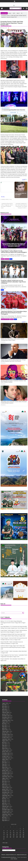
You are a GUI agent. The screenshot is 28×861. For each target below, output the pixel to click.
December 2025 (6, 715)
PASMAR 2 (7, 199)
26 (10, 837)
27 (13, 837)
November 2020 (6, 811)
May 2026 (4, 707)
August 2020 (5, 815)
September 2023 (6, 758)
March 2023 (5, 767)
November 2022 (6, 773)
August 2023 (5, 759)
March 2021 (5, 804)
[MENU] (27, 8)
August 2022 (5, 778)
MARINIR (3, 199)
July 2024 (4, 742)
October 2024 (5, 737)
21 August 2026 (5, 278)
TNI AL (10, 199)
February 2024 (5, 750)
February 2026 (5, 712)
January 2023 (5, 770)
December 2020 (6, 809)
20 (13, 835)
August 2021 (5, 797)
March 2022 (5, 786)
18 (7, 835)
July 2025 (4, 723)
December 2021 (6, 790)
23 (23, 835)
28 (17, 837)
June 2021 (4, 800)
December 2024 (6, 734)
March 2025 (5, 729)
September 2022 (6, 776)
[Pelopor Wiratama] (2, 8)
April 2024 (4, 747)
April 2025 (4, 728)
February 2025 (5, 731)
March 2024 (5, 748)
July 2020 (4, 817)
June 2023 (4, 762)
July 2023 (4, 761)
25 (7, 837)
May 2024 (4, 745)
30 (23, 837)
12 (10, 832)
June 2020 (4, 819)
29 (20, 837)
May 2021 (4, 801)
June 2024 (4, 743)
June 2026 (4, 706)
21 (17, 835)
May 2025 (4, 726)
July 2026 (4, 704)
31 (3, 839)
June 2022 (4, 781)
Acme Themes (14, 858)
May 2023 (4, 764)
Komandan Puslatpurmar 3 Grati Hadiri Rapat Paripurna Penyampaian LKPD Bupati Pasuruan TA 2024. (21, 205)
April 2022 (4, 784)
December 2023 (6, 753)
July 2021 (4, 798)
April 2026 (4, 709)
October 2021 (5, 793)
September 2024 (6, 739)
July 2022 (4, 779)
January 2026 (5, 714)
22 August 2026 (5, 249)
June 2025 (4, 725)
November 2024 (6, 736)
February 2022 (5, 787)
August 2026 (5, 703)
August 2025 (5, 722)
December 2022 (6, 772)
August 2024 (5, 740)
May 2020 (4, 820)
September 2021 (6, 795)
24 (3, 837)
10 (3, 832)
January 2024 (5, 751)
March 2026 (5, 711)
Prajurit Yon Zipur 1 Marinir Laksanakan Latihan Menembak (14, 651)
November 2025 (6, 717)
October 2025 (5, 718)
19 (10, 835)
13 (13, 832)
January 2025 (5, 732)
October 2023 (5, 756)
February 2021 (5, 806)
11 (7, 832)
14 (17, 832)
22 (20, 835)
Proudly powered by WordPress (8, 857)
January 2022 (5, 789)
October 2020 (5, 812)
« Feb (3, 842)
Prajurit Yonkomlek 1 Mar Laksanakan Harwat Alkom (12, 658)
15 (20, 832)
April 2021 (4, 803)
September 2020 (6, 814)
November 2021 (6, 792)
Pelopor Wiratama (12, 249)
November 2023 (6, 754)
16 (23, 832)
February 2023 (5, 768)
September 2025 (6, 720)
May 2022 (4, 783)
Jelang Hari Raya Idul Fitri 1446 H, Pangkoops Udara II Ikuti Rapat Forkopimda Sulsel (7, 205)
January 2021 (5, 808)
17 (3, 835)
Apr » (6, 842)
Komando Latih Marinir (5, 319)
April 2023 (4, 765)
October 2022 (5, 775)
